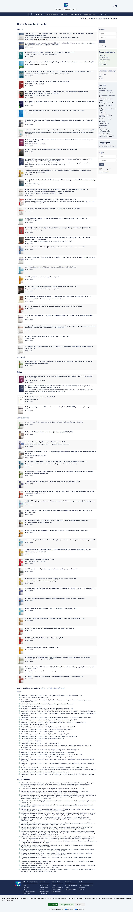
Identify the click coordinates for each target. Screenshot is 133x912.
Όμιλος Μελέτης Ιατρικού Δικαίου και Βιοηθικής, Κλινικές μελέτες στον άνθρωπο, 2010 (47, 729)
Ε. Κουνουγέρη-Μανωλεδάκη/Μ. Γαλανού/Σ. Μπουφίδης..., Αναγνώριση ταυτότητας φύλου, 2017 (56, 461)
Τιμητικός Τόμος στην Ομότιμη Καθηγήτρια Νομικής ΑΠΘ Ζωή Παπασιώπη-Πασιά (47, 74)
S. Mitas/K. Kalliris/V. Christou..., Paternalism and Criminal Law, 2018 (47, 81)
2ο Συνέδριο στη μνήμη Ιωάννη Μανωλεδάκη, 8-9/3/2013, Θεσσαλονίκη (44, 193)
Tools (80, 882)
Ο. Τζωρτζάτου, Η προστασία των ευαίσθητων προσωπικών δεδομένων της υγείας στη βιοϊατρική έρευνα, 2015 (54, 767)
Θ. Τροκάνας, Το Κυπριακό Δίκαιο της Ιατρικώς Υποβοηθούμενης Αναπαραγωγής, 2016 (47, 709)
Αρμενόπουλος (103, 128)
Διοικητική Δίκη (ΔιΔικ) (105, 90)
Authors (91, 19)
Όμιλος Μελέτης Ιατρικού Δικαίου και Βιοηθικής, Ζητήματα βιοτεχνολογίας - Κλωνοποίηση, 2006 (50, 750)
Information (56, 882)
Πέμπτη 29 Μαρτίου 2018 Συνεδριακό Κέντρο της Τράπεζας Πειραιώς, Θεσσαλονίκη (47, 444)
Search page (102, 46)
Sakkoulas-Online (89, 14)
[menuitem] (28, 14)
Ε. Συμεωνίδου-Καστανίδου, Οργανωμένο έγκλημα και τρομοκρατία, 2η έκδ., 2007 (51, 286)
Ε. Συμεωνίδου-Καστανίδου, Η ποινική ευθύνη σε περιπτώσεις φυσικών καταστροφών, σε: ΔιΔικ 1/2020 (52, 789)
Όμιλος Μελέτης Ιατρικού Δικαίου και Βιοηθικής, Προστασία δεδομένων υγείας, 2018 (46, 757)
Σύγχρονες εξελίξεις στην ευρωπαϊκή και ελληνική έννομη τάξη (41, 289)
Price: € (29, 47)
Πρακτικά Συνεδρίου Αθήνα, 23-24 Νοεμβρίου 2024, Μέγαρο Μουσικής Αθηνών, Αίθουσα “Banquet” (51, 37)
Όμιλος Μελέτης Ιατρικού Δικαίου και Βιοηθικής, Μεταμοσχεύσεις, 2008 (42, 738)
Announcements (56, 889)
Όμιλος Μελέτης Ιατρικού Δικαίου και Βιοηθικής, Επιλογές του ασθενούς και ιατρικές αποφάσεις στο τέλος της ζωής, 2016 (58, 711)
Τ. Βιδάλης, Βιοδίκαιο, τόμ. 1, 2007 (31, 741)
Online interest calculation (86, 885)
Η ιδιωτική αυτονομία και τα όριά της (35, 561)
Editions (39, 14)
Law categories (103, 64)
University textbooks (70, 889)
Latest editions (103, 62)
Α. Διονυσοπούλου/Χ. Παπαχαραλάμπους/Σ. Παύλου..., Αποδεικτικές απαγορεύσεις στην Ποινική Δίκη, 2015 (60, 130)
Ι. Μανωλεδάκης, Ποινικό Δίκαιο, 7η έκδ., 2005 (40, 397)
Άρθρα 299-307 (29, 338)
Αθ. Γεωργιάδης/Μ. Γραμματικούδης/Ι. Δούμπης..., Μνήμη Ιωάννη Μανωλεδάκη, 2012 (52, 209)
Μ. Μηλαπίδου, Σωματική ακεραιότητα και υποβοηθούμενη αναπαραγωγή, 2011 (45, 772)
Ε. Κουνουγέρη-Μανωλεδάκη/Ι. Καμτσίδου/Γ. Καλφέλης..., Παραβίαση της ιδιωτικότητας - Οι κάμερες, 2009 (60, 257)
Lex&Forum (102, 113)
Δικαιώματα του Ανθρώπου (106, 119)
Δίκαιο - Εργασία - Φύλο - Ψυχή (33, 230)
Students (68, 882)
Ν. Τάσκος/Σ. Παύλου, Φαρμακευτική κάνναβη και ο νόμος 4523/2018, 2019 (49, 432)
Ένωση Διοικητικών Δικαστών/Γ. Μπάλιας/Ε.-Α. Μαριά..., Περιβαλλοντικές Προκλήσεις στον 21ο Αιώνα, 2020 (60, 62)
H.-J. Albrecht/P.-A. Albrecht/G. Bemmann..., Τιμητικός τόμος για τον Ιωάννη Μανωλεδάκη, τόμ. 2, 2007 (58, 296)
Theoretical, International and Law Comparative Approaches (41, 54)
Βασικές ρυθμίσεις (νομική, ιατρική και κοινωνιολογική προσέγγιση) (43, 671)
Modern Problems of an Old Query (34, 83)
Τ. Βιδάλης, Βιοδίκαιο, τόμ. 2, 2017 (31, 706)
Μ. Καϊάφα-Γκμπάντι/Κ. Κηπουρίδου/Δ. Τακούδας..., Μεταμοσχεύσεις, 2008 (49, 628)
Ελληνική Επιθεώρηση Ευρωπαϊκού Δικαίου (105, 130)
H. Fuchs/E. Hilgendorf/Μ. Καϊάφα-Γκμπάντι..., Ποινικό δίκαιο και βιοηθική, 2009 (50, 267)
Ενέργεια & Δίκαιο (104, 123)
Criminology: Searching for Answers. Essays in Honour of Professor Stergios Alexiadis (48, 241)
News (100, 76)
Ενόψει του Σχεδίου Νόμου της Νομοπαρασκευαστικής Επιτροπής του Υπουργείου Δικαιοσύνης (51, 464)
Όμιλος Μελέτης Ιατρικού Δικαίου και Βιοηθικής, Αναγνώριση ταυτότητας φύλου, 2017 (47, 704)
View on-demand (75, 14)
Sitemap (81, 889)
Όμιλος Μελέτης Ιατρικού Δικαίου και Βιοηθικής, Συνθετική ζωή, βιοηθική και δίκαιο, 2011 (48, 727)
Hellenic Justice (103, 88)
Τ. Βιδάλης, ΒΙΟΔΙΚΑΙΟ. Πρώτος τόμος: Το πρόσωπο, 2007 (44, 638)
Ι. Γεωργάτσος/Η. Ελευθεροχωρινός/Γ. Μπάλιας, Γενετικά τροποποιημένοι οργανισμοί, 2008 (54, 618)
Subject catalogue (44, 891)
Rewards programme (29, 891)
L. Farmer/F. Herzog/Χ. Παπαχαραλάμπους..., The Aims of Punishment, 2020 (49, 52)
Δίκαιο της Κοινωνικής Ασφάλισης (105, 115)
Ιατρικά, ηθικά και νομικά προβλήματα (35, 455)
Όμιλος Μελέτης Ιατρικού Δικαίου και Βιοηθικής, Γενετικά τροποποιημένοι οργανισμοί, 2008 (49, 736)
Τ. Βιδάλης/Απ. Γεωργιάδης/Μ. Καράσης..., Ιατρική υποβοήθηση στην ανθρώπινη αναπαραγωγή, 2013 (58, 170)
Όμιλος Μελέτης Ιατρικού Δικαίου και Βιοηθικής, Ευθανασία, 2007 (40, 743)
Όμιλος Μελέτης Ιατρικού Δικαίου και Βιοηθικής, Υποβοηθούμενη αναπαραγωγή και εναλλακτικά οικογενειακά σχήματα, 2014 (58, 769)
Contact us (26, 887)
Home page (102, 74)
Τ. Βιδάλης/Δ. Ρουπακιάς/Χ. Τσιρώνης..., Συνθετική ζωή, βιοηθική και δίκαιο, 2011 (51, 569)
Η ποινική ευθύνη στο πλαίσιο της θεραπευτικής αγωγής (40, 581)
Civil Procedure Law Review (106, 93)
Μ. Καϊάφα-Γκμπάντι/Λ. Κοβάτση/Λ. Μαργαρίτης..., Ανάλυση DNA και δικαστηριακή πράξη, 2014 (56, 530)
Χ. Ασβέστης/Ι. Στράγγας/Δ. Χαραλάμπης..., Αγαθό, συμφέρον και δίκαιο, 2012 (50, 199)
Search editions (44, 885)
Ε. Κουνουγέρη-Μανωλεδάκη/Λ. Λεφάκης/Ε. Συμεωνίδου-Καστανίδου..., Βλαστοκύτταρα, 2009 (55, 247)
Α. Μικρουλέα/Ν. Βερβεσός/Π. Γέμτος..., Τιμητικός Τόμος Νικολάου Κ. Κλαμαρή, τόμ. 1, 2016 (54, 111)
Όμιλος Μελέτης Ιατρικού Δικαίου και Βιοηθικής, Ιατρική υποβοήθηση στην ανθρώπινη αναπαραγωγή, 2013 (53, 722)
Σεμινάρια (102, 55)
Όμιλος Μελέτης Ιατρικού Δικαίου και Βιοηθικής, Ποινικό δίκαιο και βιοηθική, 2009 (45, 734)
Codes (67, 887)
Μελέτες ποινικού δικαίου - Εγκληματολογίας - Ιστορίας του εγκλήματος (44, 299)
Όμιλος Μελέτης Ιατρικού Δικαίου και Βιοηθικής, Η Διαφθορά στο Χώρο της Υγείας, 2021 (47, 752)
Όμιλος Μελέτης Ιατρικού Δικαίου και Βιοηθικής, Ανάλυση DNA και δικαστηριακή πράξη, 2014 (49, 720)
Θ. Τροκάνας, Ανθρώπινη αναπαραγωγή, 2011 (40, 559)
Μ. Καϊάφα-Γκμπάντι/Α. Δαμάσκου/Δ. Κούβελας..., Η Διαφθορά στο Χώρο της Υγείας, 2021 (54, 422)
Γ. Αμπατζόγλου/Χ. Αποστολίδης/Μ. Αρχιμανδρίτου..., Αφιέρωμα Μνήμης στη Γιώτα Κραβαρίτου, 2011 (58, 228)
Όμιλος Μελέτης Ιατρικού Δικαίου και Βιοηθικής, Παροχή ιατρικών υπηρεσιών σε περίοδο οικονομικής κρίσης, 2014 (56, 717)
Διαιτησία (101, 121)
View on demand (103, 57)
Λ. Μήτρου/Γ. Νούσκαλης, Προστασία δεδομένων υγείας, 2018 (45, 442)
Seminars (64, 14)
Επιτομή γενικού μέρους (31, 399)
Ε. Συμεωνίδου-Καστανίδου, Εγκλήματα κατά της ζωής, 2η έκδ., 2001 (47, 336)
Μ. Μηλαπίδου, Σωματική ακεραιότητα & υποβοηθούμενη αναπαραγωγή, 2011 (50, 579)
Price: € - (36, 39)
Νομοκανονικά (103, 125)
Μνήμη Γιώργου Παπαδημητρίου (34, 184)
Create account (103, 172)
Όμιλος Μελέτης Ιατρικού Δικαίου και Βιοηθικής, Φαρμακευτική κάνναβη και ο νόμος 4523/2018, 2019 (51, 695)
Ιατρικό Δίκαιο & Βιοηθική (106, 136)
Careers (25, 889)
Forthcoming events (51, 14)
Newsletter (82, 887)
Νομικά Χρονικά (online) (105, 134)
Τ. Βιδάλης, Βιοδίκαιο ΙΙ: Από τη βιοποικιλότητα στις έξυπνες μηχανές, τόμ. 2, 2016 (52, 481)
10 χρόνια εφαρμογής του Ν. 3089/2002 (35, 172)
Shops (24, 885)
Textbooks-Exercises (71, 885)
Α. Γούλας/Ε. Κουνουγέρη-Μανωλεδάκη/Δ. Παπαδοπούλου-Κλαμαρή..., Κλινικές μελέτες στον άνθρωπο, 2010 (60, 588)
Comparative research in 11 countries (35, 144)
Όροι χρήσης (26, 893)
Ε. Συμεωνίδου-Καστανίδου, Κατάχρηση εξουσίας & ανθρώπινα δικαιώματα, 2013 (51, 149)
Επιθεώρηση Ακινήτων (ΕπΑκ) (107, 103)
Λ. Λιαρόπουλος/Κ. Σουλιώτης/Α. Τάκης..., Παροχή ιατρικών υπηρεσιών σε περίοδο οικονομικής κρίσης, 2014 (60, 540)
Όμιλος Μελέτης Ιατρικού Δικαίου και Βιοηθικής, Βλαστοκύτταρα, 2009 (42, 731)
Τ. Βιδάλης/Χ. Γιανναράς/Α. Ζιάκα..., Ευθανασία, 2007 (42, 277)
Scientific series (44, 893)
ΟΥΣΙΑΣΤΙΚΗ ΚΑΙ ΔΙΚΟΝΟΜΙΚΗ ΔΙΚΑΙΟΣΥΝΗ (37, 95)
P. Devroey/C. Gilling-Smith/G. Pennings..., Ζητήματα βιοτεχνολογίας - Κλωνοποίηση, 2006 (54, 306)
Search (101, 78)
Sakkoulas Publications (30, 882)
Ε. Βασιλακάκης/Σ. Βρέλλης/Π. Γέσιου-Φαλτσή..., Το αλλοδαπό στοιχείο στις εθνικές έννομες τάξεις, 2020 (59, 71)
